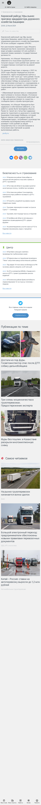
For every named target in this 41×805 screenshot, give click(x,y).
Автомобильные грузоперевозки (13, 589)
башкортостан (18, 140)
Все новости (7, 233)
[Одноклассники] (16, 157)
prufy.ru (6, 133)
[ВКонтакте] (11, 157)
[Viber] (21, 157)
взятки (3, 140)
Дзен (3, 499)
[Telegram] (30, 157)
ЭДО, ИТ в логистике (9, 546)
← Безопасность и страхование (11, 12)
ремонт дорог (10, 140)
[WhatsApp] (25, 157)
